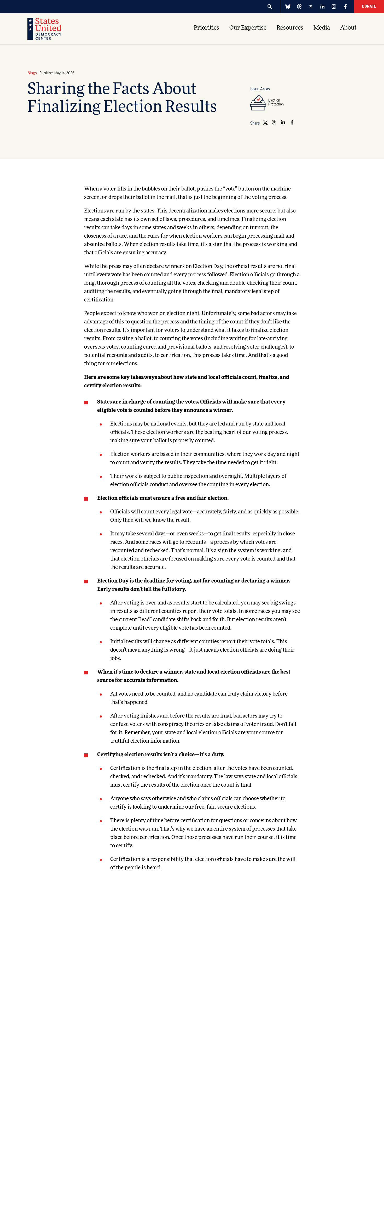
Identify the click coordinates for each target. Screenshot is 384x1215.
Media (321, 28)
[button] (269, 6)
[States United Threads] (299, 6)
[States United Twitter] (311, 6)
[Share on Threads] (273, 122)
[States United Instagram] (334, 6)
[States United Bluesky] (288, 6)
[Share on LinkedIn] (283, 122)
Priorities (206, 28)
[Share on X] (264, 122)
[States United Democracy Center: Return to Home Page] (44, 29)
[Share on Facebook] (292, 122)
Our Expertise (247, 28)
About (348, 28)
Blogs (32, 73)
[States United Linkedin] (322, 6)
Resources (290, 28)
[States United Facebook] (345, 6)
